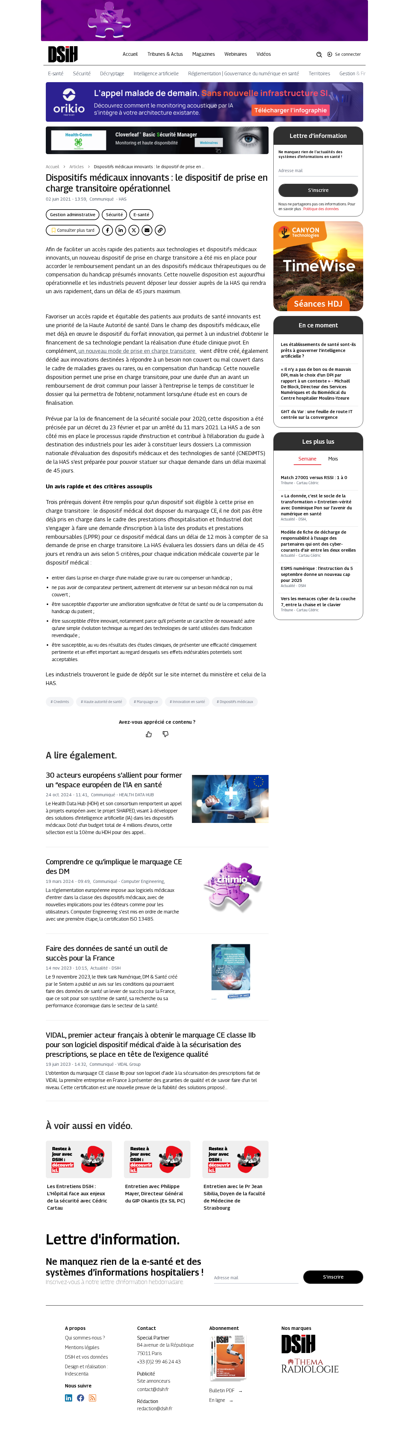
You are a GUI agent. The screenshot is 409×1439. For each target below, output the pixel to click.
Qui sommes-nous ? (85, 1338)
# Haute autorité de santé (101, 701)
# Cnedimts (60, 701)
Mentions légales (82, 1347)
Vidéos (264, 54)
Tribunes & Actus (165, 54)
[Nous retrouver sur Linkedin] (68, 1398)
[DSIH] (312, 1344)
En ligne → (221, 1400)
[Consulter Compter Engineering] (204, 20)
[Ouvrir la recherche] (321, 54)
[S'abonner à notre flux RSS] (92, 1398)
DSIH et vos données (86, 1357)
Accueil (130, 54)
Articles (76, 166)
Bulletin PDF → (226, 1390)
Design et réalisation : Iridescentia (86, 1370)
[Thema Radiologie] (312, 1365)
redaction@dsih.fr (154, 1408)
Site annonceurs (153, 1381)
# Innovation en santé (187, 701)
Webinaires (236, 54)
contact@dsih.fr (153, 1389)
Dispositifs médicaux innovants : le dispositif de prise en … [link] (149, 166)
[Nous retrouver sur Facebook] (80, 1398)
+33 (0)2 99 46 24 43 (159, 1362)
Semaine (307, 459)
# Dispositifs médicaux (235, 701)
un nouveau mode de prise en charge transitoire (137, 351)
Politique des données (321, 209)
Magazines (204, 54)
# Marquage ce (146, 701)
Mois (333, 459)
